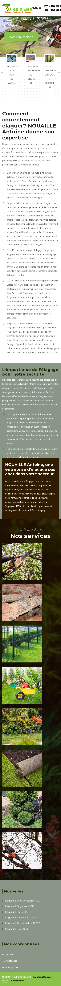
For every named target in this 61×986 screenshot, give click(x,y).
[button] (2, 72)
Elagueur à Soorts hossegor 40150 (23, 900)
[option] (11, 70)
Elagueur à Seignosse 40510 (19, 906)
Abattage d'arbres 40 (25, 863)
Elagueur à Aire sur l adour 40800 (22, 923)
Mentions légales (42, 976)
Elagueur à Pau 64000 (17, 929)
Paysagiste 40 (19, 739)
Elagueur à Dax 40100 (16, 912)
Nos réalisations (21, 37)
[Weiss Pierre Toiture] (17, 7)
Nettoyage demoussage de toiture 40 (27, 613)
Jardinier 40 (17, 697)
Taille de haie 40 (21, 821)
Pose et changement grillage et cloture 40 (25, 654)
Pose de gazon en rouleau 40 (29, 778)
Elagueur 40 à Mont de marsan (26, 571)
